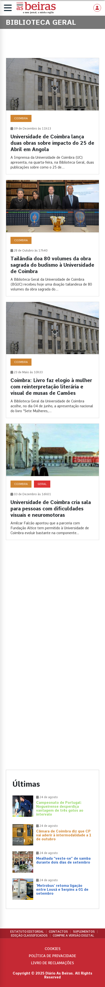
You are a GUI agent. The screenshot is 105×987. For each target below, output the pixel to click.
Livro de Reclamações (52, 963)
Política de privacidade (52, 956)
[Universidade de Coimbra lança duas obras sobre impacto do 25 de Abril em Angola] (52, 116)
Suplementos (84, 931)
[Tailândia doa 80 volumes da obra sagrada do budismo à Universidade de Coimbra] (52, 238)
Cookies (53, 949)
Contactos (58, 931)
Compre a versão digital (73, 935)
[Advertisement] (52, 604)
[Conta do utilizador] (97, 8)
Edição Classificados (29, 935)
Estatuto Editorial (27, 931)
